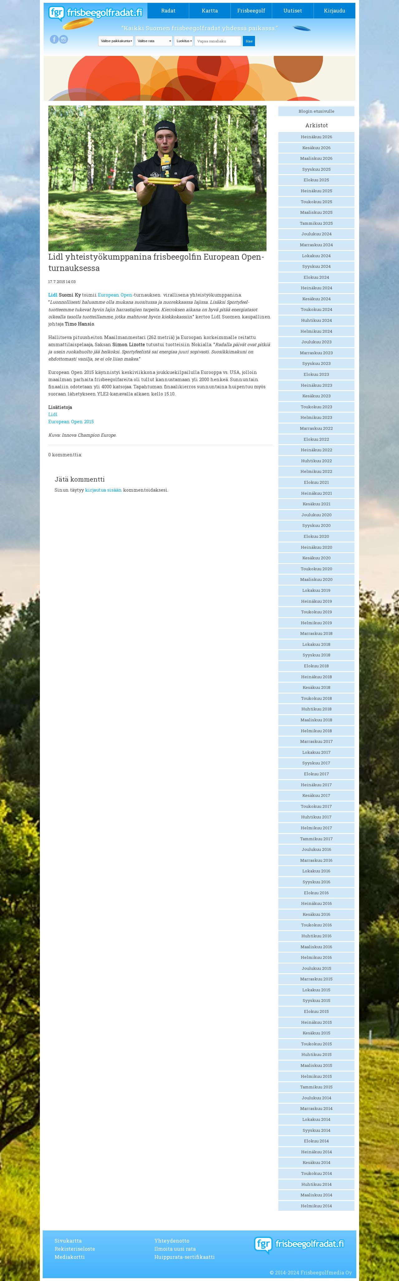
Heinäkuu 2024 (316, 288)
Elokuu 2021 (316, 482)
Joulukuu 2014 (316, 1098)
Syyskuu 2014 (316, 1130)
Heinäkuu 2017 (316, 785)
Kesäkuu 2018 (316, 687)
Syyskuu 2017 (316, 763)
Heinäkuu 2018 (316, 677)
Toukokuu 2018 (316, 698)
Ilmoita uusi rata (175, 1248)
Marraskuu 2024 (316, 245)
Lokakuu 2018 (316, 644)
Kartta (210, 10)
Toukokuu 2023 (316, 407)
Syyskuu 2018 (316, 655)
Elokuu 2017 (316, 774)
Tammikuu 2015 (316, 1087)
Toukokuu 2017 (316, 806)
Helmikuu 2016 (316, 957)
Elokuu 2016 (316, 893)
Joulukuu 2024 (316, 234)
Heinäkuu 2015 (316, 1022)
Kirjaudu (334, 10)
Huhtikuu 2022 (316, 461)
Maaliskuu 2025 (316, 212)
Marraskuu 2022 (316, 428)
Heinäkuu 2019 (316, 601)
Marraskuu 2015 (316, 979)
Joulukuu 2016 (316, 849)
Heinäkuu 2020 (316, 547)
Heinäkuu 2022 (316, 450)
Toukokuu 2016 (316, 925)
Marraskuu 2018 (316, 633)
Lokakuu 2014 (316, 1119)
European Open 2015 (71, 422)
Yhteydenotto (171, 1240)
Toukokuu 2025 (316, 201)
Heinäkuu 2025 (316, 191)
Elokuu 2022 (316, 439)
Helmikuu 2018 (316, 731)
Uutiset (292, 10)
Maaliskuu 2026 (316, 158)
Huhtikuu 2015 (316, 1054)
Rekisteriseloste (75, 1248)
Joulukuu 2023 (316, 342)
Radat (168, 10)
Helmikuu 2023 (316, 417)
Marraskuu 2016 (316, 860)
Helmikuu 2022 (316, 471)
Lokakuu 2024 (316, 255)
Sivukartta (68, 1240)
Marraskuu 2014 (316, 1108)
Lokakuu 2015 (316, 990)
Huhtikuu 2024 (316, 320)
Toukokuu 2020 (316, 569)
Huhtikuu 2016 (316, 936)
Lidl (53, 295)
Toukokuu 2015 (316, 1044)
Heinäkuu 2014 (316, 1152)
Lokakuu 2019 (316, 590)
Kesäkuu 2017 (316, 795)
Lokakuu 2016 (316, 871)
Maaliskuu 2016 (316, 947)
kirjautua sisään (103, 490)
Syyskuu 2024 (316, 266)
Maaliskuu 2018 (316, 720)
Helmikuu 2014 (316, 1206)
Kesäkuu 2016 (316, 914)
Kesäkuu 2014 (316, 1162)
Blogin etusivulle (316, 111)
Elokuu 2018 (316, 666)
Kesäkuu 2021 (316, 504)
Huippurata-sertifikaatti (184, 1257)
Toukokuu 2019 (316, 612)
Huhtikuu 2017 (316, 817)
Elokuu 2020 (316, 536)
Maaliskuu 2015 (316, 1065)
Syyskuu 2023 (316, 363)
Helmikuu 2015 (316, 1076)
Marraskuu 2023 (316, 353)
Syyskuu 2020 (316, 525)
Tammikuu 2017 (316, 839)
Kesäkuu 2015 (316, 1033)
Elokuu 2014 (316, 1141)
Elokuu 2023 (316, 374)
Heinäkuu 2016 (316, 903)
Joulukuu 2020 (316, 515)
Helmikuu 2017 (316, 828)
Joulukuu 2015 (316, 968)
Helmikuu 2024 (316, 331)
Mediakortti (70, 1257)
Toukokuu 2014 (316, 1173)
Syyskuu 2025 (316, 169)
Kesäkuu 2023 (316, 396)
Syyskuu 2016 (316, 882)
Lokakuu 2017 (316, 752)
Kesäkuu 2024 (316, 299)
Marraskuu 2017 (316, 741)
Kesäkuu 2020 (316, 558)
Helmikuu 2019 (316, 623)
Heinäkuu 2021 (316, 493)
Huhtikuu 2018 (316, 709)
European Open (115, 295)
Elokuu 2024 (316, 277)
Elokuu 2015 (316, 1011)
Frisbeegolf (251, 10)
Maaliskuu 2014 (316, 1195)
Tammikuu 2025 (316, 223)
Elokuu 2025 (316, 180)
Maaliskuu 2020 (316, 579)
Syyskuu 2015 (316, 1000)
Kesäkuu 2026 (316, 147)
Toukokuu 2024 (316, 309)
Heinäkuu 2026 (316, 137)
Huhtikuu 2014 (316, 1184)
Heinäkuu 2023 (316, 385)
